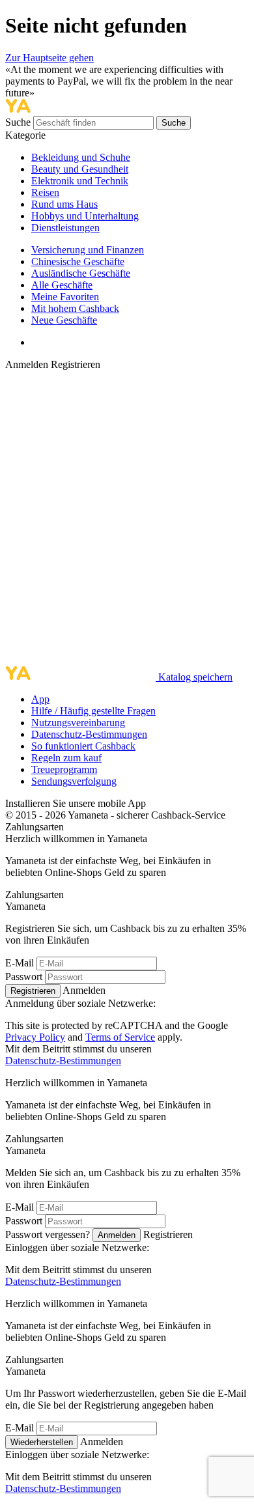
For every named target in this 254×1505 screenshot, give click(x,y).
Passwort (23, 976)
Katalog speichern (195, 676)
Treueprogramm (64, 769)
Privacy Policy (35, 1037)
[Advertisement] (127, 518)
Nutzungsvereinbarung (78, 722)
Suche (19, 122)
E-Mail (19, 962)
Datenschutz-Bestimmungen (89, 734)
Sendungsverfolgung (74, 781)
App (40, 699)
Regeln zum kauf (66, 757)
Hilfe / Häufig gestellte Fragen (93, 710)
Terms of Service (120, 1037)
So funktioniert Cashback (83, 746)
